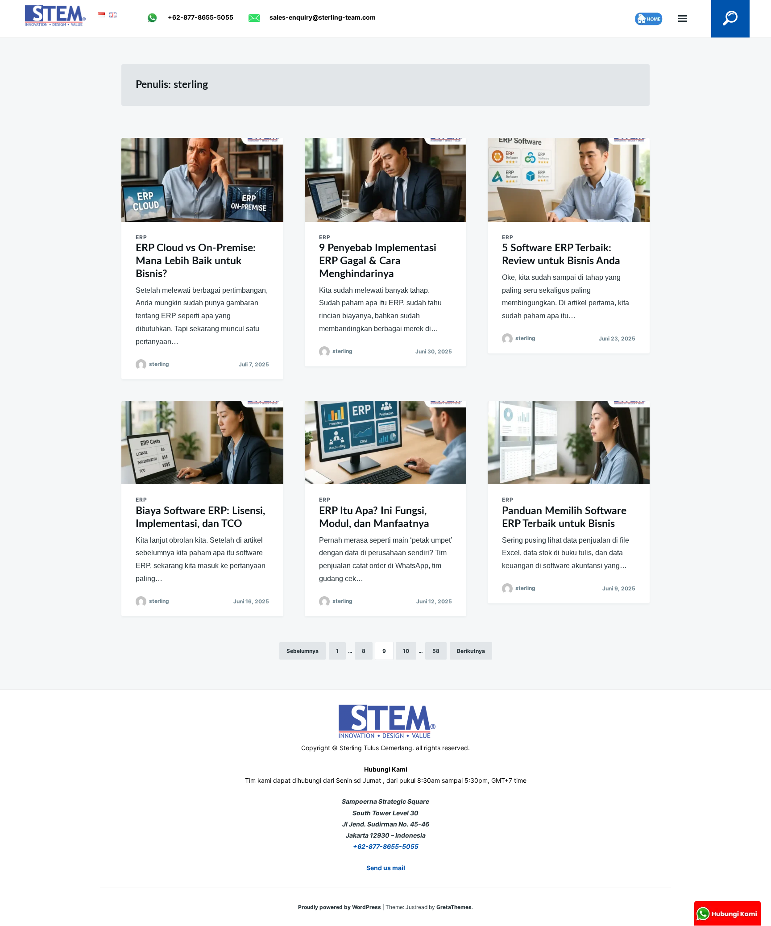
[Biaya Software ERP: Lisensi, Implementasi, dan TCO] (202, 443)
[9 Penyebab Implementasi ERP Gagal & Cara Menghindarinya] (386, 180)
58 (435, 651)
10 (406, 651)
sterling (159, 364)
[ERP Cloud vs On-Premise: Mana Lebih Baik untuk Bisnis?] (202, 180)
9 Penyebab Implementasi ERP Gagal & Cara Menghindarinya (377, 261)
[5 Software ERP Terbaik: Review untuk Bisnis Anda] (569, 180)
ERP (141, 237)
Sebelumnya (302, 651)
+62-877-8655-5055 (386, 846)
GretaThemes (454, 907)
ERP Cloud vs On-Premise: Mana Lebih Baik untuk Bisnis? (196, 261)
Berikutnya (471, 651)
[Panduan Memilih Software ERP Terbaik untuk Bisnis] (569, 443)
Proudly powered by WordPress (340, 907)
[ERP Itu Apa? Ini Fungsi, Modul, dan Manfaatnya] (386, 443)
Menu (682, 18)
